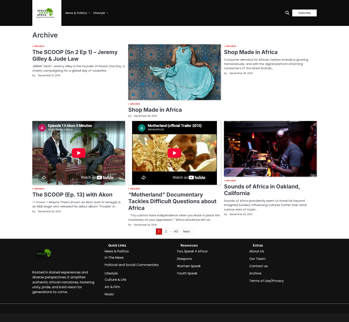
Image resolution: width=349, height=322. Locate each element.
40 (176, 231)
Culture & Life (115, 279)
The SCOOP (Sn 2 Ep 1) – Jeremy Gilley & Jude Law (75, 55)
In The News (114, 257)
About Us (256, 251)
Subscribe (304, 13)
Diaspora (184, 258)
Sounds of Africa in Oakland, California (262, 190)
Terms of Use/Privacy (266, 280)
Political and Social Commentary (132, 264)
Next (186, 231)
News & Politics (76, 13)
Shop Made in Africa (155, 109)
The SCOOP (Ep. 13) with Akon (72, 194)
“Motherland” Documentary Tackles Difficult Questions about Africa (172, 201)
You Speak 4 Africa (192, 251)
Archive (39, 46)
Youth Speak (187, 273)
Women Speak (189, 266)
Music (109, 294)
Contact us (258, 266)
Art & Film (112, 287)
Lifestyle (99, 13)
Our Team (257, 258)
